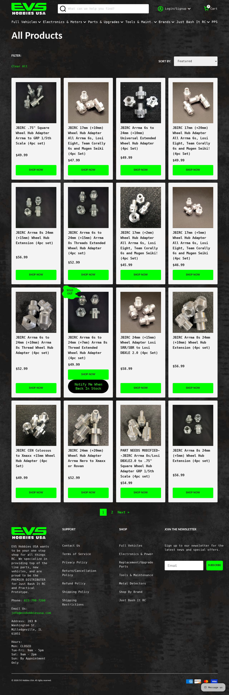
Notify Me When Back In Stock (88, 386)
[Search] (63, 9)
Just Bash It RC (191, 22)
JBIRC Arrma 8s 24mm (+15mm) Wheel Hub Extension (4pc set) (34, 238)
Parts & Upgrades (104, 22)
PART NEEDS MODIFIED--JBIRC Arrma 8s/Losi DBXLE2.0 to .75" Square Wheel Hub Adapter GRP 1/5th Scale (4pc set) (140, 463)
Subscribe (214, 565)
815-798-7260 (34, 600)
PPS (215, 22)
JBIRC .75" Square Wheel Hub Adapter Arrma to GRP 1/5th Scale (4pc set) (33, 135)
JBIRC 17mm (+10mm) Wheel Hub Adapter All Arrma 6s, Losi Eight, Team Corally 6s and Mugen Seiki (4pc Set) (86, 141)
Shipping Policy (75, 592)
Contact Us (71, 545)
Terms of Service (76, 554)
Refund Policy (74, 583)
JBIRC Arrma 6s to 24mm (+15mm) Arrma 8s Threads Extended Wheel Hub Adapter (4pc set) (86, 243)
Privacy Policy (74, 562)
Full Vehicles (24, 22)
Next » (123, 512)
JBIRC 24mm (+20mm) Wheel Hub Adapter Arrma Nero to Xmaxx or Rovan (86, 458)
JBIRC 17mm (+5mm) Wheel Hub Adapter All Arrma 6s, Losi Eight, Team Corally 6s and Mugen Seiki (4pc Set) (191, 245)
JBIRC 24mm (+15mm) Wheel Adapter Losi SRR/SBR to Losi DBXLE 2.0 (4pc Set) (139, 345)
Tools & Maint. (139, 22)
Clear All (19, 66)
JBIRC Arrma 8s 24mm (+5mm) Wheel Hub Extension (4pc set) (191, 455)
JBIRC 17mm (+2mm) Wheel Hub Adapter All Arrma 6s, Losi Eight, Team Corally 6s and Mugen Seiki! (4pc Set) (139, 245)
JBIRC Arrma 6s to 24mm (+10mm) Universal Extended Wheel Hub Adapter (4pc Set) (138, 138)
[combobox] (103, 8)
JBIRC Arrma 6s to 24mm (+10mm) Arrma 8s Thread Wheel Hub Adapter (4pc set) (34, 345)
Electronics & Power (136, 554)
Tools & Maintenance (136, 575)
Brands (164, 22)
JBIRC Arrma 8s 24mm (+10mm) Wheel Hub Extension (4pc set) (191, 342)
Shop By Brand (130, 592)
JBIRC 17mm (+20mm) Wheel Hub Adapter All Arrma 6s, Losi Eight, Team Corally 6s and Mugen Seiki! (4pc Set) (191, 141)
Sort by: (165, 61)
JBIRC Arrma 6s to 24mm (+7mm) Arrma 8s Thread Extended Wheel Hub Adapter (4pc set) (87, 347)
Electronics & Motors (62, 22)
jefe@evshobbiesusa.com (31, 613)
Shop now (36, 170)
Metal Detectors (132, 583)
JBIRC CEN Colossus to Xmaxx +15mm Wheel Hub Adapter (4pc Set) (35, 458)
